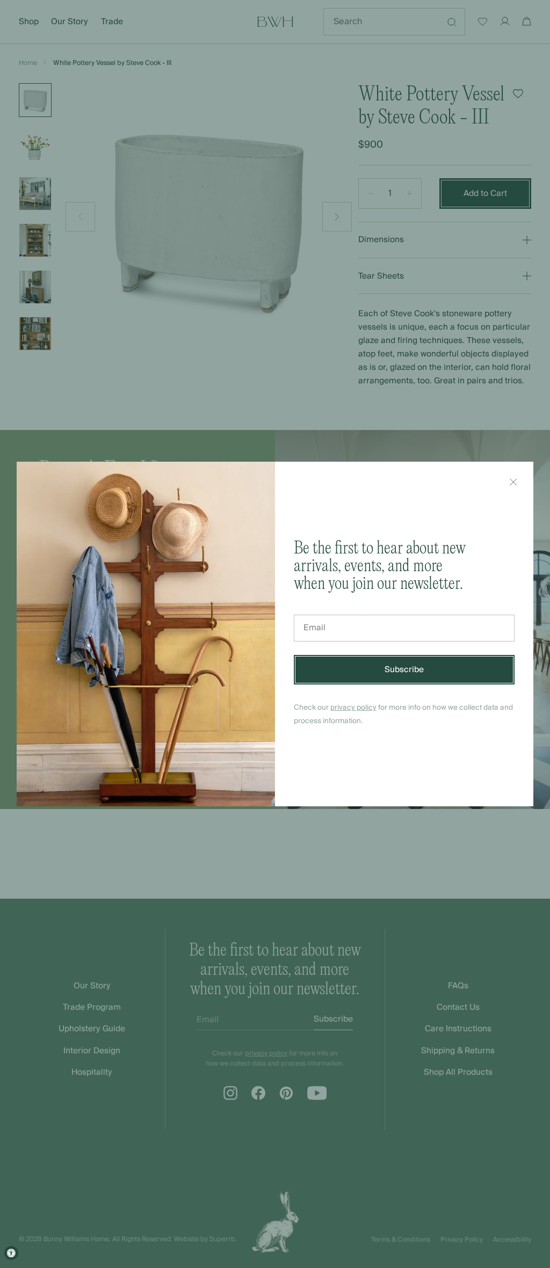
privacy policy (353, 707)
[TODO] (513, 482)
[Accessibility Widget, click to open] (11, 1253)
